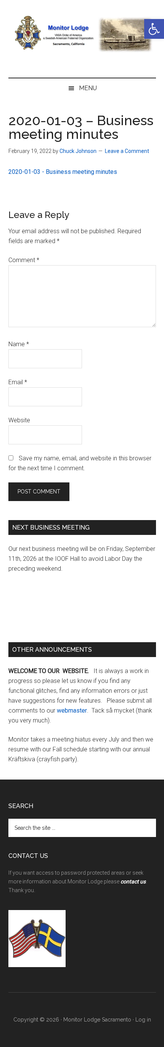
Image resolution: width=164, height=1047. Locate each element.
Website (19, 420)
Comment (23, 260)
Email (17, 382)
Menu (88, 88)
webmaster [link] (72, 710)
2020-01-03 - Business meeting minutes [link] (62, 171)
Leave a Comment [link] (127, 151)
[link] (154, 29)
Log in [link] (143, 1020)
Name (18, 344)
